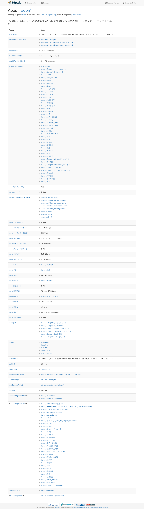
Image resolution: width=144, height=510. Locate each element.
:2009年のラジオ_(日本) (52, 404)
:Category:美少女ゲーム (52, 72)
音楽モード (15, 317)
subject (12, 323)
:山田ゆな (47, 120)
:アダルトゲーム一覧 (51, 429)
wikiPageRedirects (18, 395)
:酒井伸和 (47, 145)
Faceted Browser (113, 3)
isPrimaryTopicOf (16, 385)
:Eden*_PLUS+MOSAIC (52, 398)
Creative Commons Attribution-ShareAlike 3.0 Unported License (90, 507)
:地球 (45, 108)
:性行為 (46, 131)
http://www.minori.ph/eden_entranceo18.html (57, 42)
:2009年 (46, 66)
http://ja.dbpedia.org (49, 14)
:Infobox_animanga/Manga (53, 208)
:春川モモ (47, 181)
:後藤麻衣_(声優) (49, 125)
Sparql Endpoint (130, 3)
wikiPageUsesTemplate (19, 197)
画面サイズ (15, 301)
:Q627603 (46, 353)
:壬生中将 (47, 111)
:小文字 (46, 217)
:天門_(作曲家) (49, 117)
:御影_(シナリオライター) (53, 451)
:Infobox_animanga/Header (54, 206)
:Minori (46, 80)
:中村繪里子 (48, 103)
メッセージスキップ (18, 249)
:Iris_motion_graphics (51, 412)
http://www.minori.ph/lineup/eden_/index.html (57, 45)
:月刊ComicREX (49, 134)
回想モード (15, 286)
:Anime (44, 345)
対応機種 (14, 291)
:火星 (45, 139)
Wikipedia (56, 507)
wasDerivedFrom (16, 374)
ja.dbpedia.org (76, 14)
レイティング (16, 259)
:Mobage (47, 83)
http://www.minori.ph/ (48, 39)
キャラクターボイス (18, 227)
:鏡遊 (45, 148)
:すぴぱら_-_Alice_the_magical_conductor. (59, 420)
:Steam (46, 86)
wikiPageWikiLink (16, 66)
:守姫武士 (47, 173)
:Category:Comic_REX (51, 167)
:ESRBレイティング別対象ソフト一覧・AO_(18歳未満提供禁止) (66, 406)
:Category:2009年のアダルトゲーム (56, 164)
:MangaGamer (49, 77)
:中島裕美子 (48, 100)
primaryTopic (16, 496)
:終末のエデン (48, 395)
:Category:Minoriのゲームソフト (55, 159)
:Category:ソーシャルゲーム (53, 69)
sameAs (13, 369)
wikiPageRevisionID (17, 61)
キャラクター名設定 (18, 233)
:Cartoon (45, 342)
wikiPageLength (15, 56)
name (12, 390)
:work (44, 348)
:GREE (46, 75)
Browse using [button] (31, 3)
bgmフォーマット (17, 187)
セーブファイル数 (17, 243)
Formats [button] (46, 3)
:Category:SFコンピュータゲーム (55, 170)
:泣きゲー (47, 460)
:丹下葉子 (47, 176)
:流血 (45, 136)
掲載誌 (13, 296)
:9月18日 (47, 162)
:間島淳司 (47, 150)
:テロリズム (48, 94)
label (12, 364)
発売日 (13, 312)
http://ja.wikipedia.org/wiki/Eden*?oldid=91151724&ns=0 (61, 374)
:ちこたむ (47, 423)
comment (13, 358)
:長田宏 (46, 468)
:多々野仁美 (48, 179)
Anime (23, 14)
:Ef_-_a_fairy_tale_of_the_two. (54, 409)
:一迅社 (46, 97)
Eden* (26, 10)
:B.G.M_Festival (49, 479)
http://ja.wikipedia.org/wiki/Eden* (52, 385)
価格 (13, 275)
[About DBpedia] (14, 3)
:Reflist (46, 214)
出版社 (13, 280)
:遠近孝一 (47, 142)
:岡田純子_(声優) (49, 122)
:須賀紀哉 (47, 156)
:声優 (45, 114)
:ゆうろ (46, 426)
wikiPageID (14, 50)
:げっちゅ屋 (48, 89)
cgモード (14, 192)
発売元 (13, 307)
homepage (14, 380)
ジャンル (14, 238)
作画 (13, 264)
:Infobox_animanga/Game (53, 203)
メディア (14, 254)
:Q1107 (46, 350)
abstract (13, 34)
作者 (13, 270)
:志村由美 (47, 128)
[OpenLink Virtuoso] (53, 504)
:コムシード (48, 91)
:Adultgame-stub (50, 197)
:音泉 (45, 153)
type (11, 342)
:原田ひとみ (48, 105)
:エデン (46, 432)
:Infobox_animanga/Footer (53, 200)
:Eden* (45, 369)
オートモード (16, 222)
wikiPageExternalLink (17, 39)
